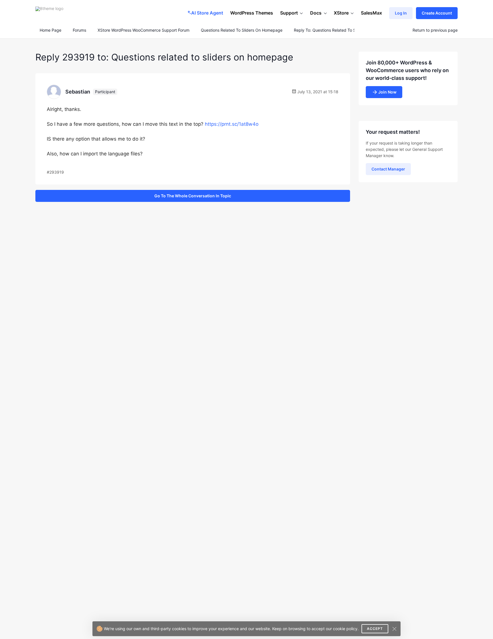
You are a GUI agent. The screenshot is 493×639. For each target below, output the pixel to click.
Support (289, 13)
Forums (79, 30)
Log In (401, 13)
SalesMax (371, 13)
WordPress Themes (251, 13)
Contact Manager (388, 169)
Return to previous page (435, 30)
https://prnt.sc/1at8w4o (231, 124)
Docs (316, 13)
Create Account (437, 13)
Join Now (387, 92)
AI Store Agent (207, 13)
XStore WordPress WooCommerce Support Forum (143, 30)
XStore (341, 13)
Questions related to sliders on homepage (241, 30)
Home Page (50, 30)
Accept (375, 628)
